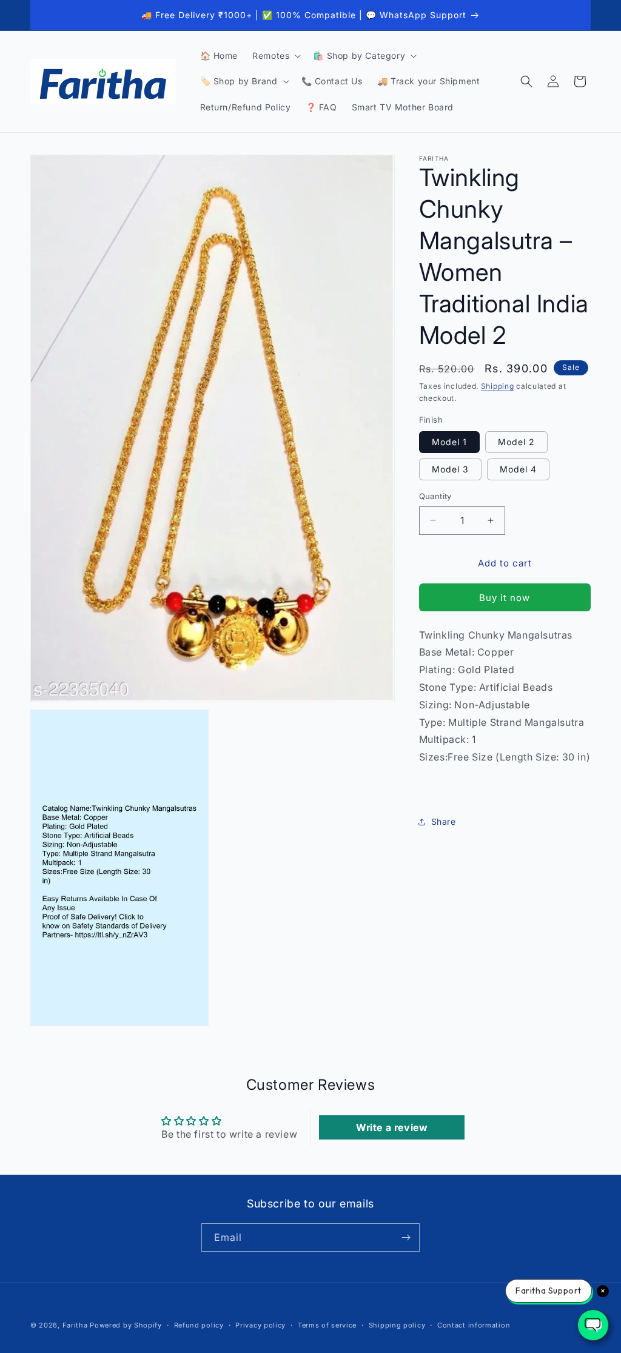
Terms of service (327, 1325)
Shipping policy (397, 1325)
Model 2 (516, 442)
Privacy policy (260, 1325)
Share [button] (443, 821)
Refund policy (199, 1325)
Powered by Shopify (126, 1325)
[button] (275, 56)
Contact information (473, 1325)
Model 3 (450, 469)
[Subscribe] (405, 1237)
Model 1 (449, 442)
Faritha (75, 1325)
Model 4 (518, 469)
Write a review (392, 1127)
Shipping (497, 386)
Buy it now (504, 597)
